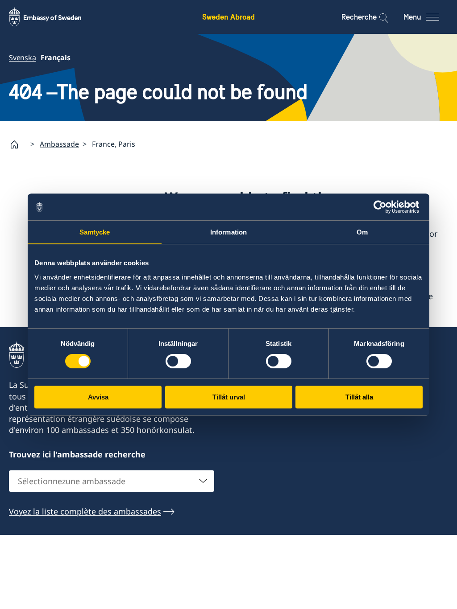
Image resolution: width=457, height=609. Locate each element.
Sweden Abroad (228, 17)
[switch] (178, 361)
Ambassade (59, 144)
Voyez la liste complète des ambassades (85, 511)
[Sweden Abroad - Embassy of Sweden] (53, 17)
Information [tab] (228, 232)
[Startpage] (18, 144)
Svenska (22, 57)
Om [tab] (362, 232)
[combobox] (111, 481)
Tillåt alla (359, 397)
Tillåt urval (228, 397)
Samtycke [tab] (94, 232)
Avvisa (98, 397)
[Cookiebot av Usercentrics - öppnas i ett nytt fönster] (384, 207)
